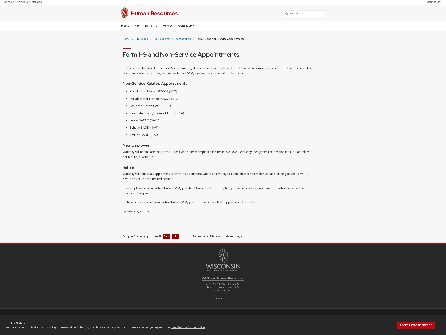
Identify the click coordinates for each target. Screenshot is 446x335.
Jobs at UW (434, 2)
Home (125, 26)
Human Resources (154, 13)
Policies (167, 26)
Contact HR (186, 26)
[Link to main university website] (223, 271)
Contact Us (223, 298)
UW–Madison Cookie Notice (188, 327)
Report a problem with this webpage (217, 236)
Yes (166, 236)
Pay (137, 26)
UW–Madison (22, 2)
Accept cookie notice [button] (416, 325)
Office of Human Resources (223, 278)
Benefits (151, 26)
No (176, 236)
